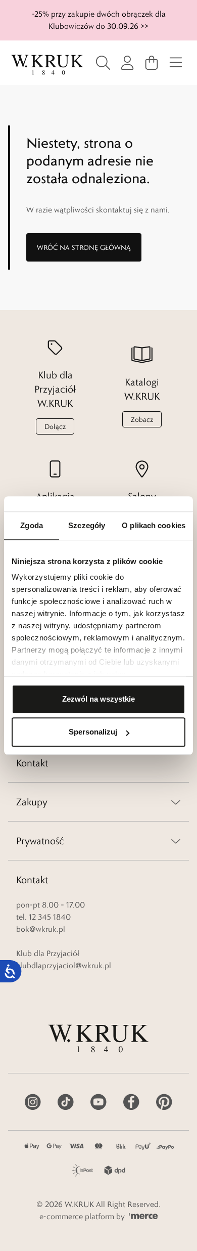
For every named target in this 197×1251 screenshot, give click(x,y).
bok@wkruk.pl (40, 929)
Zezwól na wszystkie (98, 699)
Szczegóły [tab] (86, 525)
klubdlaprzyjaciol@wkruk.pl (63, 965)
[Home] (47, 65)
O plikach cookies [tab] (153, 525)
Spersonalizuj (93, 731)
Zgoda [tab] (31, 525)
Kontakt (32, 763)
